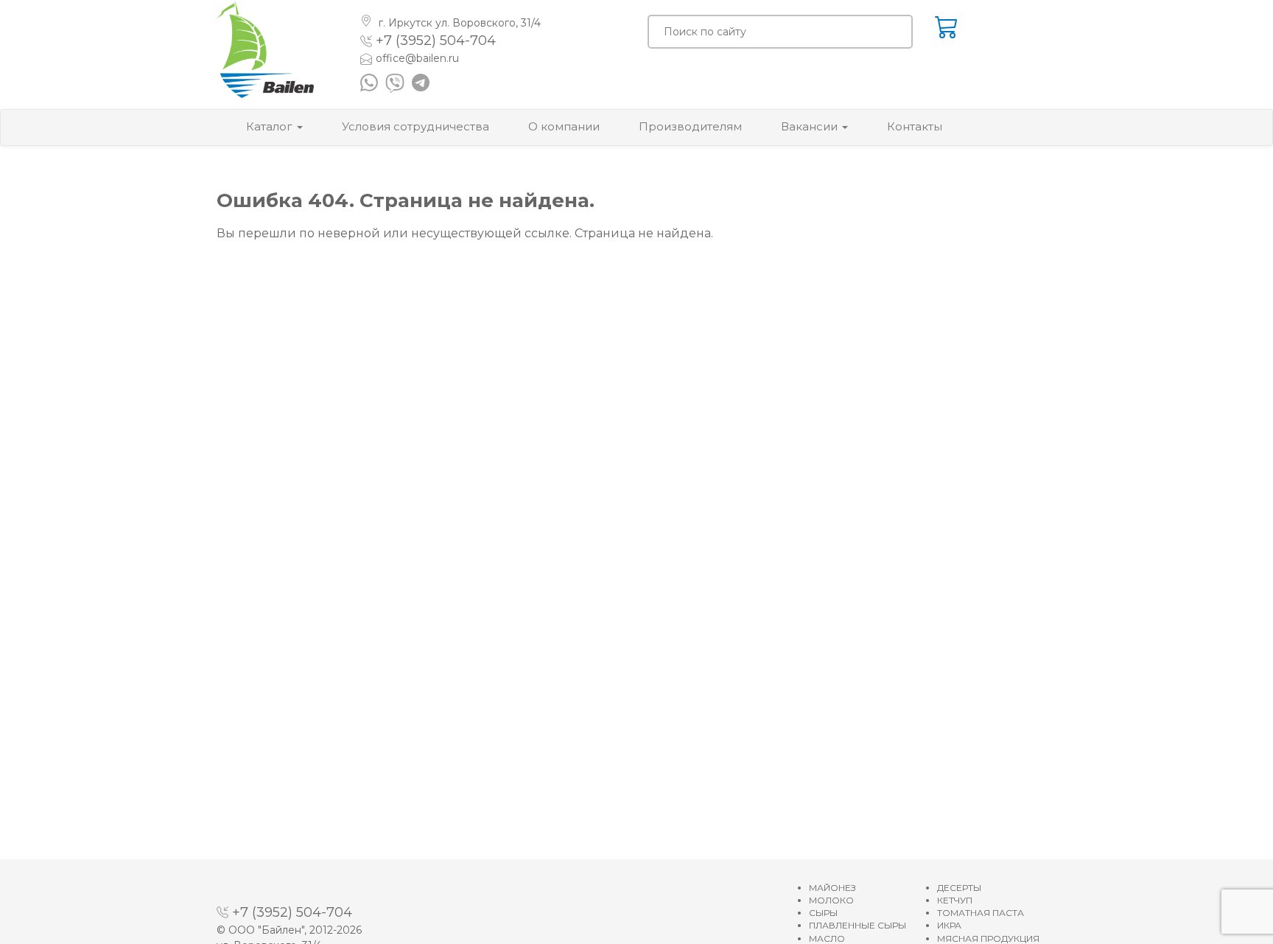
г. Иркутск (458, 22)
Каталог (270, 126)
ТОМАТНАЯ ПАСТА (980, 912)
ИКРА (949, 925)
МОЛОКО (831, 900)
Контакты (914, 126)
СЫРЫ (823, 912)
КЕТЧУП (954, 900)
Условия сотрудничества (415, 126)
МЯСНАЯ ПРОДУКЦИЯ (988, 938)
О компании (564, 126)
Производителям (690, 126)
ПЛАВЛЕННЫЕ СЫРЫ (857, 925)
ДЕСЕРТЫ (959, 887)
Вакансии (811, 126)
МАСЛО (827, 938)
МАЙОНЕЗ (832, 887)
